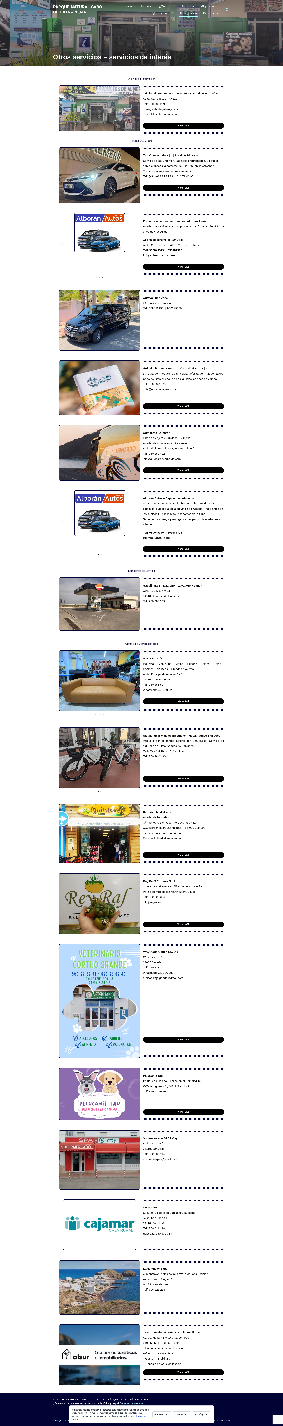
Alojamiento (208, 6)
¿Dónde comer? (163, 13)
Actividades (188, 6)
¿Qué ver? (166, 6)
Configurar (201, 1414)
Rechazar (181, 1414)
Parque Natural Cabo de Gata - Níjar (77, 9)
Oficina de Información (139, 6)
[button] (62, 244)
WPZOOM (225, 1420)
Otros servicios (188, 13)
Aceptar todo (161, 1414)
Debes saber (211, 13)
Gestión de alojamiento (160, 1353)
